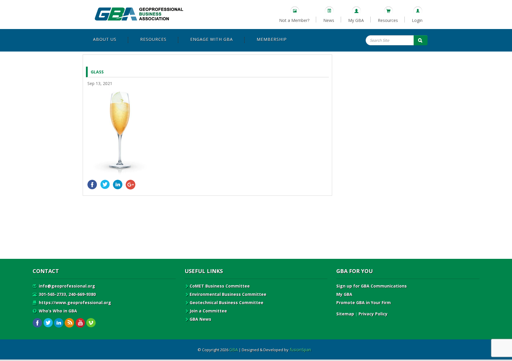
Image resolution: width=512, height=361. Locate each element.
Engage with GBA (211, 39)
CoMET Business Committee (220, 286)
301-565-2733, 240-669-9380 (67, 294)
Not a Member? (294, 20)
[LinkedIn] (118, 185)
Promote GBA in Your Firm (363, 302)
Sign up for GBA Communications (371, 286)
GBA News (200, 319)
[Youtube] (80, 323)
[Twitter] (105, 185)
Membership (272, 39)
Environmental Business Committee (228, 294)
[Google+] (130, 185)
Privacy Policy (373, 314)
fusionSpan (300, 349)
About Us (104, 39)
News (328, 20)
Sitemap (345, 314)
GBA (233, 349)
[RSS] (69, 323)
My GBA (356, 20)
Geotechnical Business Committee (226, 302)
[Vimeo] (91, 323)
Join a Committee (208, 311)
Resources (388, 20)
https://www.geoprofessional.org (74, 302)
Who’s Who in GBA (57, 311)
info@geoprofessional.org (66, 286)
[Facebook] (92, 185)
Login (417, 20)
